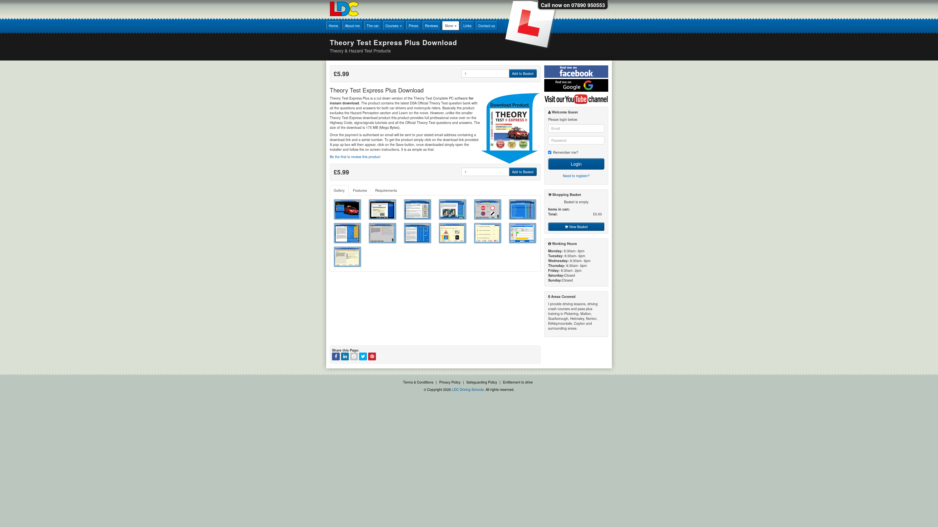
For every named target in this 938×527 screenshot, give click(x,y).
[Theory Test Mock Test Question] (452, 233)
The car (373, 25)
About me (352, 25)
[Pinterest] (372, 356)
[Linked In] (345, 356)
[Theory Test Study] (417, 209)
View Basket (578, 226)
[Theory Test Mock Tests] (417, 233)
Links (467, 25)
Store (449, 25)
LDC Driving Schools (468, 389)
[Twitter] (363, 356)
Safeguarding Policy (481, 382)
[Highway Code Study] (452, 209)
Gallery (339, 190)
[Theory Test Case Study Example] (382, 233)
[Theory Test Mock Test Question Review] (347, 256)
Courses (392, 25)
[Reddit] (354, 356)
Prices (413, 25)
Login (576, 164)
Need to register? (576, 175)
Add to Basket (522, 73)
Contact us (486, 25)
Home (333, 25)
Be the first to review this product (355, 156)
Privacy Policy (449, 382)
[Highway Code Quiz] (487, 209)
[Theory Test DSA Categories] (522, 209)
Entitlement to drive (518, 382)
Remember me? (565, 152)
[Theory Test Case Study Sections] (347, 233)
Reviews (431, 25)
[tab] (339, 190)
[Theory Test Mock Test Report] (522, 233)
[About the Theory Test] (382, 209)
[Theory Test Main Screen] (347, 209)
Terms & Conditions (418, 382)
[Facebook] (336, 356)
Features (360, 190)
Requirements (386, 190)
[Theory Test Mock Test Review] (487, 233)
